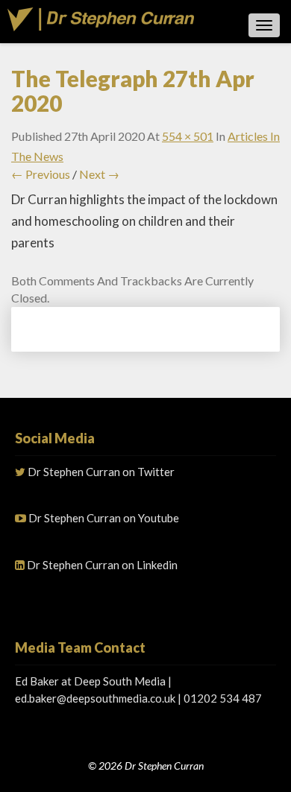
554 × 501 (187, 136)
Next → (99, 174)
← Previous (40, 174)
